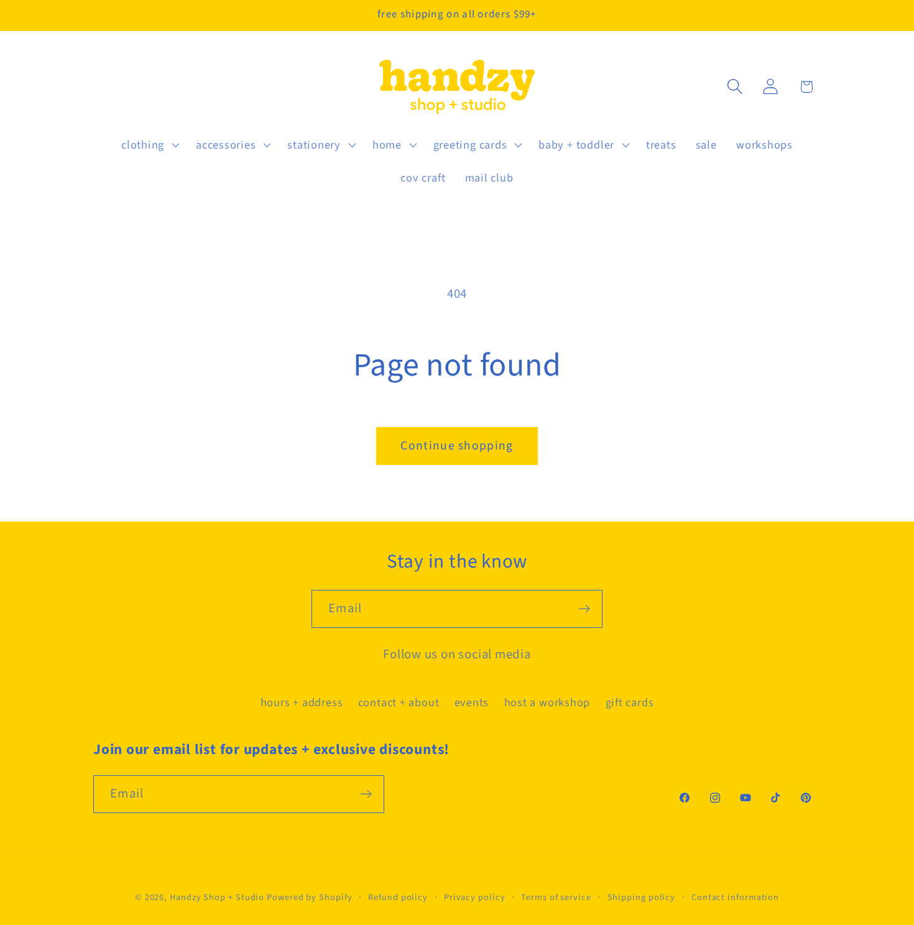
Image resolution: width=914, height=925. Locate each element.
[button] (148, 145)
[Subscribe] (584, 609)
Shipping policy (641, 897)
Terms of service (556, 897)
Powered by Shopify (309, 897)
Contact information (735, 897)
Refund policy (398, 897)
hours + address (302, 702)
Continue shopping (456, 445)
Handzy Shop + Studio (217, 897)
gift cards (630, 702)
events (472, 702)
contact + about (399, 702)
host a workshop (547, 702)
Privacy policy (474, 897)
